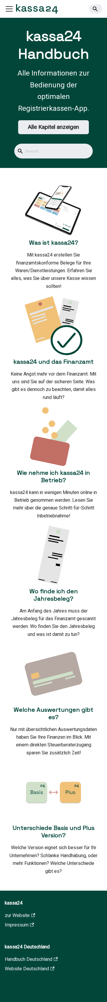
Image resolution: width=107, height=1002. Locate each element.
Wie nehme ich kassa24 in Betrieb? (53, 476)
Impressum (17, 925)
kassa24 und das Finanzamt (53, 361)
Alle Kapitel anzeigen (53, 127)
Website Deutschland (27, 968)
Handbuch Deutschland (28, 959)
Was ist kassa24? (53, 242)
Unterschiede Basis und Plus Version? (54, 831)
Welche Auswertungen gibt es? (53, 713)
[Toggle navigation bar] (9, 8)
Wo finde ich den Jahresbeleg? (53, 594)
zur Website (17, 915)
